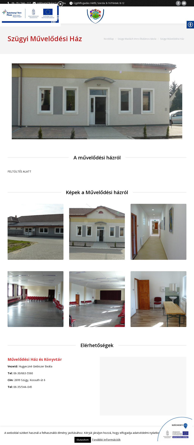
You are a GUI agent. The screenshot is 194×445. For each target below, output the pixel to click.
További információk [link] (106, 439)
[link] (178, 3)
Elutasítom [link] (83, 439)
